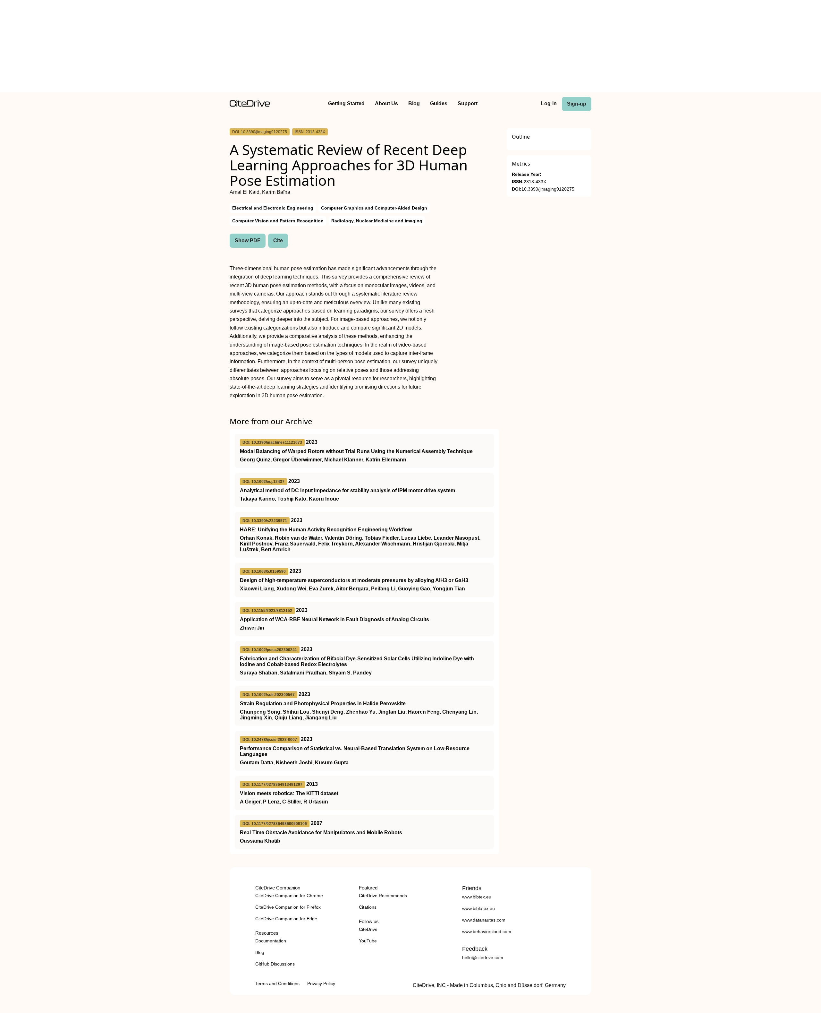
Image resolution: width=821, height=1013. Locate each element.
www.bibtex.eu (476, 896)
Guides (438, 103)
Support (468, 103)
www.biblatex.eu (478, 908)
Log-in (549, 103)
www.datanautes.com (483, 920)
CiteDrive (368, 929)
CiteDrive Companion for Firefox (288, 907)
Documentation (270, 940)
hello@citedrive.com (482, 957)
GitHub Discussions (275, 963)
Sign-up (576, 104)
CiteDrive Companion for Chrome (289, 895)
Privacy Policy (321, 983)
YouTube (368, 940)
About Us (386, 103)
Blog (414, 103)
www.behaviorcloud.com (486, 931)
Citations (368, 907)
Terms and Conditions (277, 983)
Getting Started (346, 103)
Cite (278, 240)
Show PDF (247, 240)
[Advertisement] (410, 47)
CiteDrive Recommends (383, 895)
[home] (250, 105)
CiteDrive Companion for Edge (286, 918)
